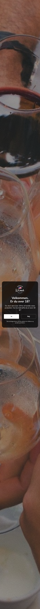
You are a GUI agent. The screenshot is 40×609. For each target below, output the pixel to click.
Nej (28, 316)
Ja (11, 316)
